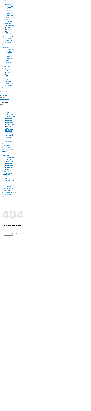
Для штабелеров (9, 52)
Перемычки (6, 26)
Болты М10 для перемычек (9, 27)
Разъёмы (6, 30)
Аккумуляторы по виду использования (9, 48)
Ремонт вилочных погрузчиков (7, 39)
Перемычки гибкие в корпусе (10, 28)
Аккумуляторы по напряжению (9, 9)
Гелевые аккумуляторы (9, 18)
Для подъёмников (9, 50)
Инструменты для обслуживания (9, 33)
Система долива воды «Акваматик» (9, 25)
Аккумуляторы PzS (8, 17)
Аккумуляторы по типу (7, 60)
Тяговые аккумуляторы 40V (9, 58)
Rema (6, 31)
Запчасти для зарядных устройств (9, 21)
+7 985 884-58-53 (4, 99)
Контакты (3, 44)
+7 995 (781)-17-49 (4, 106)
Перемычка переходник (9, 29)
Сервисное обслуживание (6, 37)
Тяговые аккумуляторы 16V (9, 10)
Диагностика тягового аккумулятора (8, 36)
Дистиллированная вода (8, 34)
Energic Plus (6, 64)
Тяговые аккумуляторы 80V (9, 15)
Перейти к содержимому (3, 0)
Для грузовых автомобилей (8, 23)
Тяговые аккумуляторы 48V (9, 14)
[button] (45, 45)
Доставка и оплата (4, 43)
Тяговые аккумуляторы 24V (9, 56)
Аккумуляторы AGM (8, 62)
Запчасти (3, 2)
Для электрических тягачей (11, 8)
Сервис (3, 35)
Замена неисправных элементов (7, 42)
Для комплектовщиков (10, 6)
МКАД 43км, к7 (3, 95)
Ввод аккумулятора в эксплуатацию (7, 85)
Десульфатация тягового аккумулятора (8, 38)
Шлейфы (7, 77)
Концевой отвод (8, 73)
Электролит (6, 79)
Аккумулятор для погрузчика (11, 5)
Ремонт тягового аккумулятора (7, 81)
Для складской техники (9, 4)
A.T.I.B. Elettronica (7, 20)
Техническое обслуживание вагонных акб (8, 41)
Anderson (7, 75)
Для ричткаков (9, 7)
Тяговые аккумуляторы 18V (9, 11)
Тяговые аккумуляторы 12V (9, 54)
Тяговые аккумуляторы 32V (9, 12)
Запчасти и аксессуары (6, 68)
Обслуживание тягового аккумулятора (8, 83)
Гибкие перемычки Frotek (9, 71)
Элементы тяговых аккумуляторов (9, 24)
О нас (2, 87)
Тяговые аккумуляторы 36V (9, 13)
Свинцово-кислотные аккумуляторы (10, 16)
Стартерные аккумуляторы (6, 66)
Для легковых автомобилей (8, 22)
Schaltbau (7, 32)
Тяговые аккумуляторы (6, 3)
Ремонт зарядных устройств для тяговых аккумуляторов (10, 40)
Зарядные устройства (6, 19)
